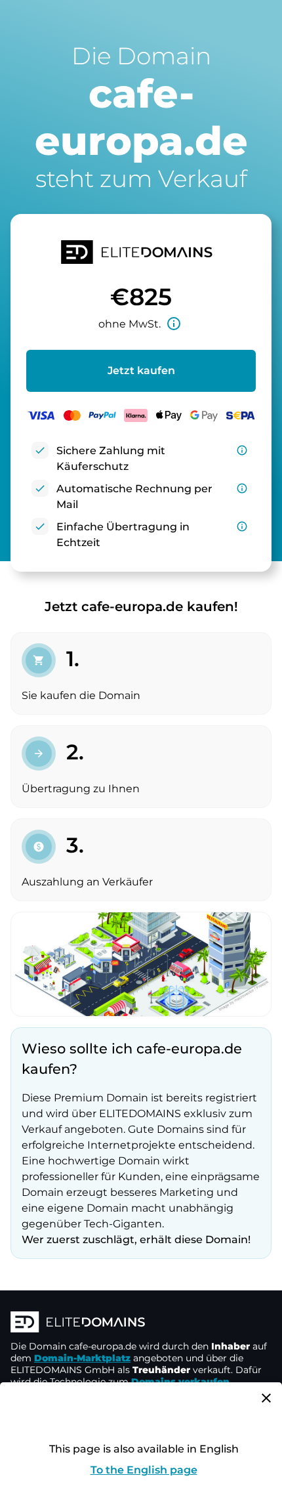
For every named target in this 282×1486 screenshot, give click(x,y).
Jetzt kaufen (141, 370)
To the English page (144, 1470)
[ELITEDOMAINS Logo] (141, 1323)
